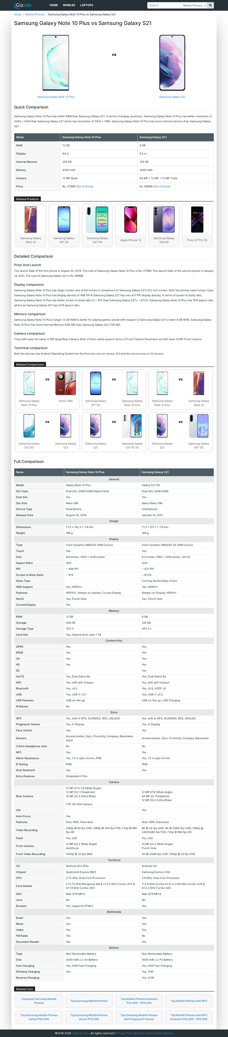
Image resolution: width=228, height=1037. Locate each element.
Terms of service (146, 1033)
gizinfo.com (81, 1033)
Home (54, 5)
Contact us (166, 1033)
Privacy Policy (125, 1033)
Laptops (86, 5)
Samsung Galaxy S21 (172, 97)
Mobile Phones (34, 14)
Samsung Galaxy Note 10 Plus (55, 97)
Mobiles (69, 5)
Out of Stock (84, 186)
